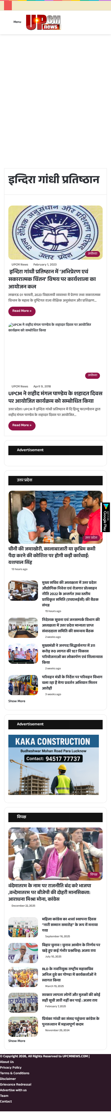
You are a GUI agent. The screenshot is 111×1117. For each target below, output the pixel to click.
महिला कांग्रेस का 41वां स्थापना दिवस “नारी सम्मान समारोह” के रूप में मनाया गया (70, 925)
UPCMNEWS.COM (75, 1057)
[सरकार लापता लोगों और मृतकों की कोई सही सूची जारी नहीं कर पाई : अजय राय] (23, 1003)
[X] (105, 1108)
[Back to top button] (1, 1114)
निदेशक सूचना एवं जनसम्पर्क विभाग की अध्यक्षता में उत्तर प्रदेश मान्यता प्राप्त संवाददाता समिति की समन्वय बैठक (71, 626)
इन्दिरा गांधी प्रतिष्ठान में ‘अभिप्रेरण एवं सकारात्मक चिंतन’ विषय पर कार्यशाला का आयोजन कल (52, 280)
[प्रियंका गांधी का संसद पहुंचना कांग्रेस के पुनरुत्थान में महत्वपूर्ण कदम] (23, 1027)
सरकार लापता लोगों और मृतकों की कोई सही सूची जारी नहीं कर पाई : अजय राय (71, 998)
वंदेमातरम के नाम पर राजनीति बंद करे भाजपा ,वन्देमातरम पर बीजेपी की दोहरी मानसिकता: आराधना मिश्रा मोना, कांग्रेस (49, 893)
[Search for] (100, 24)
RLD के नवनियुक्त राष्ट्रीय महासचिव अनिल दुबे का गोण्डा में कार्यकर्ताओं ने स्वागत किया (69, 975)
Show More (16, 702)
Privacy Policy (11, 1068)
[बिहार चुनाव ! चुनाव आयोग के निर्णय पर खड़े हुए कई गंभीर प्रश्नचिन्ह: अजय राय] (23, 953)
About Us (7, 1062)
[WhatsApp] (92, 1108)
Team (4, 1096)
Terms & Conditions (14, 1074)
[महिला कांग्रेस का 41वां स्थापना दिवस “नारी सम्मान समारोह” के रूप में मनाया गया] (23, 927)
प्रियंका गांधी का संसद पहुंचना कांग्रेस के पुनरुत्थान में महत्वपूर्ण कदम (70, 1022)
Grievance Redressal (15, 1085)
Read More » (22, 311)
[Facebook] (109, 1108)
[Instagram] (96, 1108)
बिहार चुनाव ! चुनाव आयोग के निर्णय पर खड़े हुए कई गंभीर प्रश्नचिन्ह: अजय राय (71, 948)
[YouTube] (101, 1108)
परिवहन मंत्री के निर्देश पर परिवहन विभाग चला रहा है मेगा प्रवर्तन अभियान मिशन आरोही (72, 683)
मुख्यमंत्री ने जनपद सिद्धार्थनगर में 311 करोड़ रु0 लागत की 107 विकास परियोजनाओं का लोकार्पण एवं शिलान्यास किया (72, 654)
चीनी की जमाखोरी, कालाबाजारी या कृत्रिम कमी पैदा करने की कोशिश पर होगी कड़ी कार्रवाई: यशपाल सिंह (51, 556)
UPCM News (20, 265)
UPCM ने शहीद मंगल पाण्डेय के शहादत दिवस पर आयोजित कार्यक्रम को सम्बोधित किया (55, 398)
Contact (6, 1102)
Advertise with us (13, 1091)
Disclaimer (8, 1079)
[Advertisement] (55, 108)
